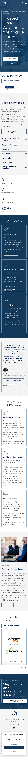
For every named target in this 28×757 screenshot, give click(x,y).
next (9, 390)
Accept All (14, 747)
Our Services (11, 58)
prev (5, 390)
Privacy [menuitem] (9, 724)
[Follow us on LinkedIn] (14, 728)
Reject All (14, 751)
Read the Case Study (14, 382)
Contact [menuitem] (19, 724)
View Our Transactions (13, 80)
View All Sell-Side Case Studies (12, 387)
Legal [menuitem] (13, 724)
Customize (14, 744)
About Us (9, 63)
